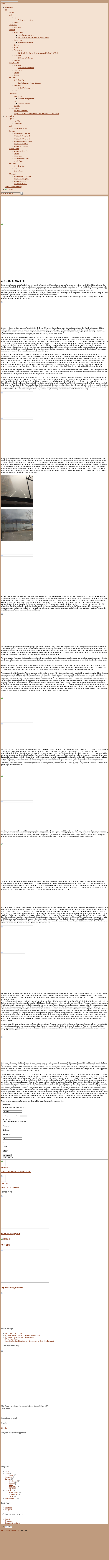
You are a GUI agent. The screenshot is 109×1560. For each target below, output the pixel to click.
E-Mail (5, 1151)
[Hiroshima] (54, 1239)
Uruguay (17, 106)
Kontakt (8, 1519)
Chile (15, 101)
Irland (16, 48)
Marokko (17, 121)
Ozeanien (12, 78)
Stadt (5, 1138)
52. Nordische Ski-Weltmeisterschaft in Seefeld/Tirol (38, 53)
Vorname (6, 1126)
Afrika (11, 12)
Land (5, 1147)
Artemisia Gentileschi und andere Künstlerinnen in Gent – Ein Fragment (29, 1341)
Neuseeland (18, 86)
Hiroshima (5, 1245)
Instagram (8, 1510)
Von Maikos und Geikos (12, 1287)
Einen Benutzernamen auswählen (14, 1122)
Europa (12, 30)
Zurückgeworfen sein (26, 35)
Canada (16, 75)
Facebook (8, 1508)
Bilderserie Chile (24, 103)
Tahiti (16, 90)
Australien (13, 25)
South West (18, 161)
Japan (16, 17)
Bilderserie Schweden (26, 58)
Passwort (6, 1111)
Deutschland (18, 32)
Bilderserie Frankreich (26, 43)
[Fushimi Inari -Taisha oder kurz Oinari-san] (3, 1165)
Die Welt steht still (21, 111)
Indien (16, 22)
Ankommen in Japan (25, 20)
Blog (6, 10)
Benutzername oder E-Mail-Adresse (15, 1107)
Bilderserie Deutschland (23, 141)
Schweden (17, 55)
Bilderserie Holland (21, 144)
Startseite (9, 8)
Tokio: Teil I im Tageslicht (10, 1187)
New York (17, 65)
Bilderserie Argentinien (26, 98)
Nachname (7, 1130)
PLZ (4, 1143)
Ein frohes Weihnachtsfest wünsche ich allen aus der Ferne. (36, 114)
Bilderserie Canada (21, 151)
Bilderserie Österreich (22, 139)
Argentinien (18, 96)
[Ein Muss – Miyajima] (54, 1212)
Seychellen (18, 124)
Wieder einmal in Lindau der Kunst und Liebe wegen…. (24, 1335)
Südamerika (13, 93)
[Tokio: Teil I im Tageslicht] (3, 1181)
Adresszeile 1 (7, 1134)
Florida (16, 73)
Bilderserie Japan (20, 129)
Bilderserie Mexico (20, 184)
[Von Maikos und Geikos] (54, 1266)
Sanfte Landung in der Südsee (29, 83)
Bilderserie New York (26, 68)
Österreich (18, 51)
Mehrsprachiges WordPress (10, 1530)
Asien (11, 15)
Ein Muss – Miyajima (10, 1233)
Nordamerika (14, 63)
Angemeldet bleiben (12, 1116)
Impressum (8, 1521)
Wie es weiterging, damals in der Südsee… (19, 1337)
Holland (16, 45)
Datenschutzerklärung (13, 187)
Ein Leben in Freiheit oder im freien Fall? (33, 38)
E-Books (4, 1428)
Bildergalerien (10, 116)
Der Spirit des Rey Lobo (13, 1333)
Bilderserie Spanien (21, 146)
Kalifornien (18, 70)
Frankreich (18, 40)
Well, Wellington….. (25, 88)
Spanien (17, 60)
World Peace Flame (11, 1339)
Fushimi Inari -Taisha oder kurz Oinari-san (16, 1172)
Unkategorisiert (15, 108)
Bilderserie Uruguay (21, 179)
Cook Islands (19, 80)
